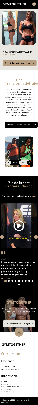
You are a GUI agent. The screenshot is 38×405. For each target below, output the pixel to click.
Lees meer (6, 278)
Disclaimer (7, 389)
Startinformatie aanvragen (18, 63)
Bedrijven (7, 384)
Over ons (7, 382)
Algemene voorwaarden (12, 387)
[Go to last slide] (8, 152)
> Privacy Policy (7, 392)
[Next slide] (29, 152)
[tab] (5, 281)
